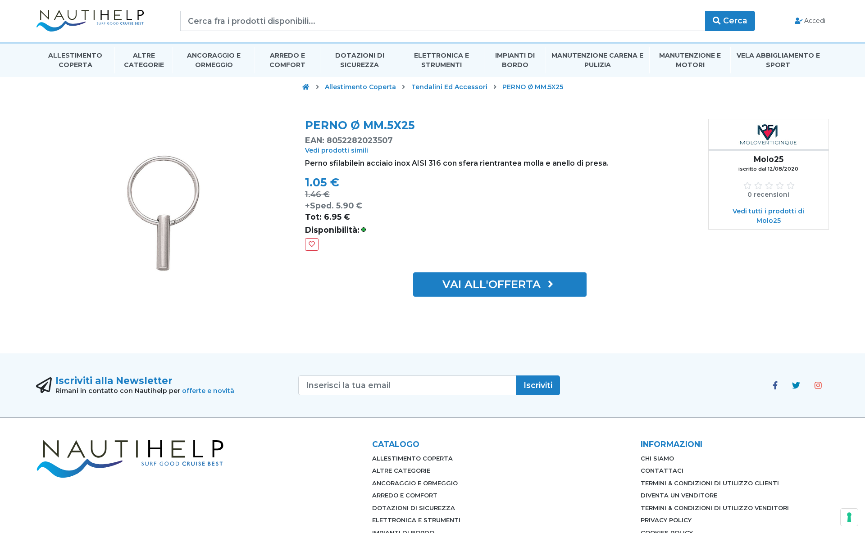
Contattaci (662, 470)
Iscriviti (538, 385)
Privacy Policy (666, 520)
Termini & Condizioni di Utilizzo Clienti (710, 483)
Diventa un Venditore (679, 495)
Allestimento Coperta (75, 60)
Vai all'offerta (493, 284)
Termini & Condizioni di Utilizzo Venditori (715, 507)
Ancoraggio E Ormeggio (214, 60)
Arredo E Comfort (287, 60)
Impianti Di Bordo (515, 60)
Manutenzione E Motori (690, 60)
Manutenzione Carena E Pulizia (597, 60)
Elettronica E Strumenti (441, 60)
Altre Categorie (144, 60)
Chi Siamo (657, 458)
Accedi (813, 21)
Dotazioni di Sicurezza (359, 60)
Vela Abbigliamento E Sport (778, 60)
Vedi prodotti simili (336, 150)
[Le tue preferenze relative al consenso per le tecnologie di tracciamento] (849, 517)
